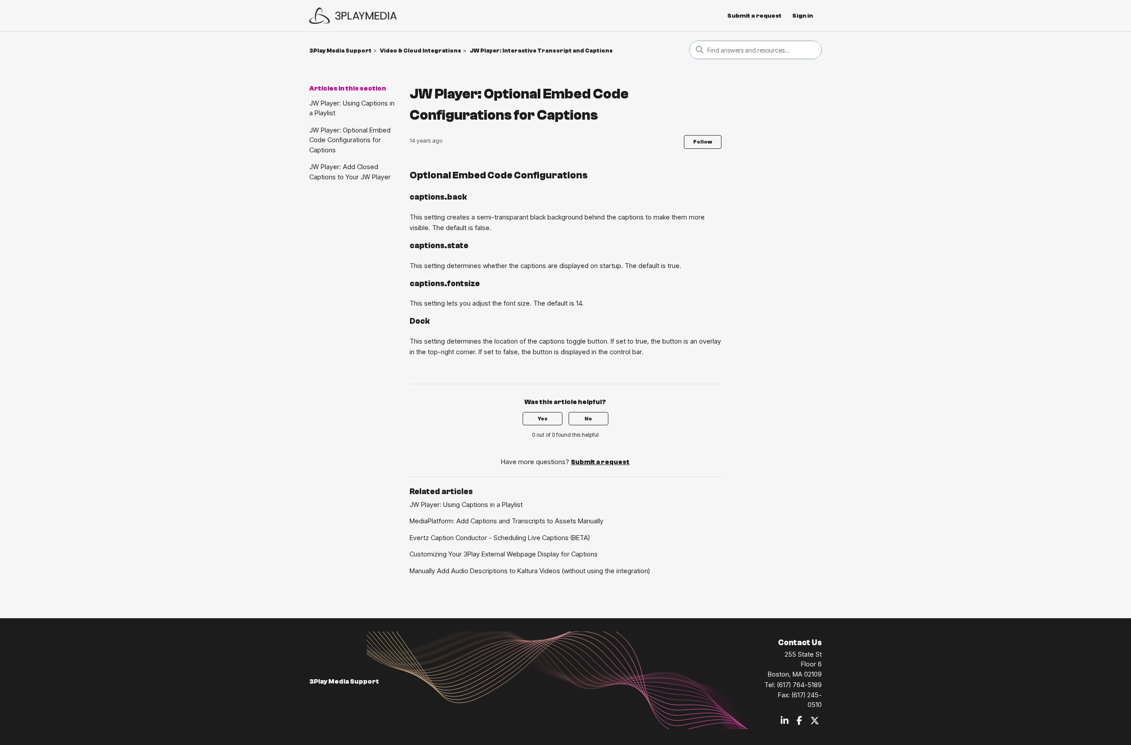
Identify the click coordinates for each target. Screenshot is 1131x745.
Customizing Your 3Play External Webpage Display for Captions (504, 554)
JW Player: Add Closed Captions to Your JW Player (350, 172)
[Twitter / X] (814, 721)
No (588, 419)
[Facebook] (799, 721)
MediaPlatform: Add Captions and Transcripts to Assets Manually (506, 521)
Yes (542, 419)
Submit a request (754, 15)
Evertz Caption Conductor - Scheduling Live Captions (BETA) (500, 537)
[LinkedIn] (785, 721)
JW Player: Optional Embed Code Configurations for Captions (350, 140)
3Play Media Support (340, 50)
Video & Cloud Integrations (420, 50)
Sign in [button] (802, 15)
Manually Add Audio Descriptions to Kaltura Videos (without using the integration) (530, 571)
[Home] (353, 16)
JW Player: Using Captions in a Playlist (352, 108)
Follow (702, 142)
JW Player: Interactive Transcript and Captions (541, 50)
